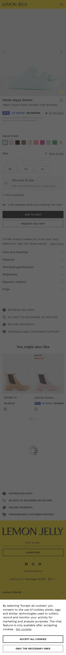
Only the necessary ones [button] (33, 648)
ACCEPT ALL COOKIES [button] (33, 639)
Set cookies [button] (24, 629)
